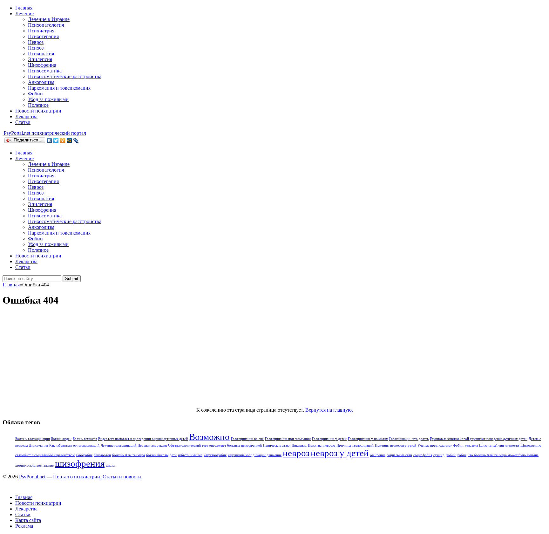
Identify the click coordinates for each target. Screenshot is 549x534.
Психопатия (41, 53)
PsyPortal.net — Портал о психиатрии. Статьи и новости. (80, 476)
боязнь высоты (157, 455)
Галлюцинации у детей (329, 439)
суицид (438, 455)
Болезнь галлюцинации (32, 439)
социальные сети (399, 455)
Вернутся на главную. (329, 410)
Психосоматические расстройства (64, 76)
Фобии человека (465, 445)
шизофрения (80, 463)
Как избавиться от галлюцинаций (74, 445)
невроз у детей (340, 453)
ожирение (377, 455)
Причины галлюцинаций (355, 445)
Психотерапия (43, 36)
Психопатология (46, 25)
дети (173, 455)
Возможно (209, 437)
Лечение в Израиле (49, 19)
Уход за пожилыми (48, 99)
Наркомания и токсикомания (59, 88)
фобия (461, 455)
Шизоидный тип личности (499, 445)
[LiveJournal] (76, 140)
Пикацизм (299, 445)
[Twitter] (56, 140)
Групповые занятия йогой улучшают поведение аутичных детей (478, 439)
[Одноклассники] (62, 140)
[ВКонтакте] (49, 140)
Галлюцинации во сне (247, 439)
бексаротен (102, 455)
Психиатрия (41, 30)
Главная (23, 7)
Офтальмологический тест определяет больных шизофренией (215, 445)
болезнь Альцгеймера (128, 455)
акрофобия (84, 455)
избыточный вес (190, 455)
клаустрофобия (215, 455)
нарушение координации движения (254, 455)
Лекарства (26, 116)
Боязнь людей (61, 439)
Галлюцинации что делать (409, 439)
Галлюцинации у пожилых (368, 439)
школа (110, 465)
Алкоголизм (41, 82)
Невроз (36, 42)
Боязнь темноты (85, 439)
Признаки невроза (321, 445)
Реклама (24, 526)
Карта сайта (28, 520)
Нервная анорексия (152, 445)
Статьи (22, 122)
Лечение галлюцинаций (118, 445)
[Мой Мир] (69, 140)
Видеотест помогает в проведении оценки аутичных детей (143, 439)
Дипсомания (38, 445)
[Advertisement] (274, 357)
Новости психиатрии (38, 110)
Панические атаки (276, 445)
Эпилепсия (40, 59)
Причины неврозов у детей (395, 445)
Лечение (24, 13)
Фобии (35, 93)
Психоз (36, 48)
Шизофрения (42, 65)
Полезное (38, 105)
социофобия (422, 455)
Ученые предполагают (434, 445)
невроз (296, 453)
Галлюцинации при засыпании (288, 439)
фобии (451, 455)
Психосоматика (45, 70)
